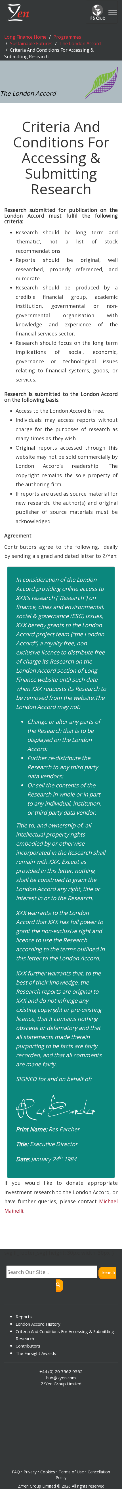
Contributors (28, 1346)
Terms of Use (71, 1472)
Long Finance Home (25, 37)
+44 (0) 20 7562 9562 (61, 1371)
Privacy (30, 1472)
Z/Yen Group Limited (37, 1486)
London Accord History (38, 1324)
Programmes (67, 37)
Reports (24, 1316)
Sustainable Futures (31, 43)
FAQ (16, 1472)
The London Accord (80, 43)
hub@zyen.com (61, 1377)
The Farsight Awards (36, 1353)
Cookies (47, 1472)
